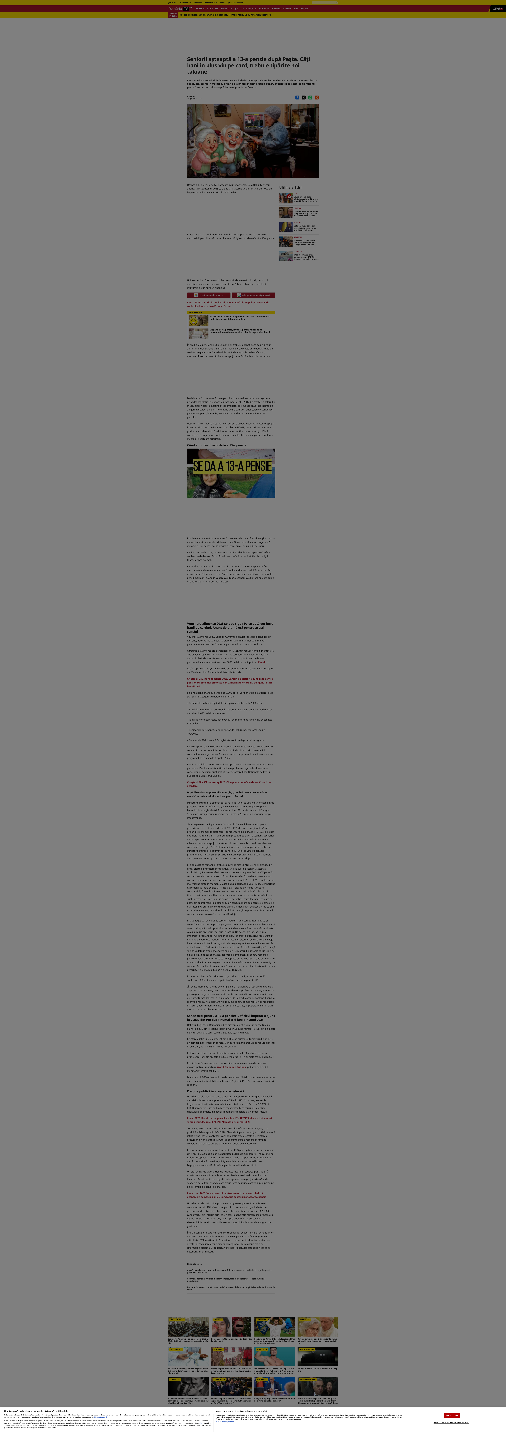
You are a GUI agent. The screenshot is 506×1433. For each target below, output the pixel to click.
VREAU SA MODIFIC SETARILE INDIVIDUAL (451, 1422)
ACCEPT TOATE (452, 1415)
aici (201, 1423)
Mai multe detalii (100, 1417)
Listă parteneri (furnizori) (225, 1422)
